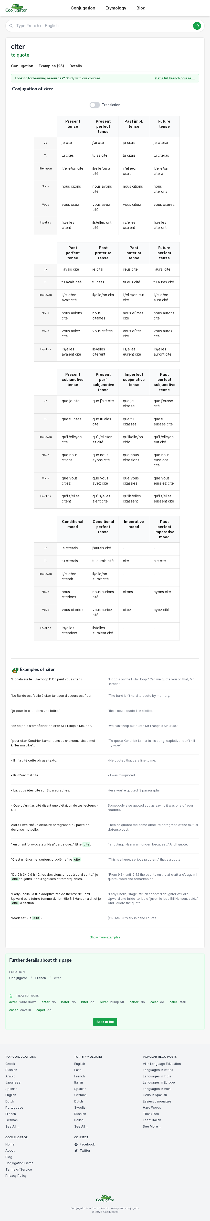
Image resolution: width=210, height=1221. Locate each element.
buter (112, 1002)
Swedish (80, 1107)
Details (75, 66)
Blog (140, 7)
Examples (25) (51, 66)
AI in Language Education (162, 1064)
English (10, 1095)
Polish (78, 1120)
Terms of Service (18, 1169)
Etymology (116, 7)
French (40, 978)
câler (178, 1002)
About (10, 1150)
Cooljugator (18, 978)
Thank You (151, 1114)
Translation (111, 105)
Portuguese (14, 1107)
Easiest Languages (157, 1101)
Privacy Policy (16, 1175)
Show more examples (105, 937)
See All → (12, 1126)
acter (22, 1002)
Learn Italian (152, 1120)
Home (10, 1144)
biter (88, 1002)
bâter (68, 1002)
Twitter (85, 1150)
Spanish (11, 1089)
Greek (10, 1064)
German (11, 1120)
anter (49, 1002)
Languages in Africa (158, 1070)
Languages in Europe (159, 1082)
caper (44, 1010)
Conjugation (83, 7)
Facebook (87, 1144)
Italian (78, 1082)
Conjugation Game (19, 1163)
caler (157, 1002)
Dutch (9, 1101)
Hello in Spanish (155, 1095)
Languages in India (157, 1076)
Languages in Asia (157, 1089)
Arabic (10, 1076)
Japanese (12, 1082)
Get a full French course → (175, 78)
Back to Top (105, 1022)
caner (20, 1010)
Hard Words (152, 1107)
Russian (11, 1070)
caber (137, 1002)
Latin (77, 1070)
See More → (152, 1126)
